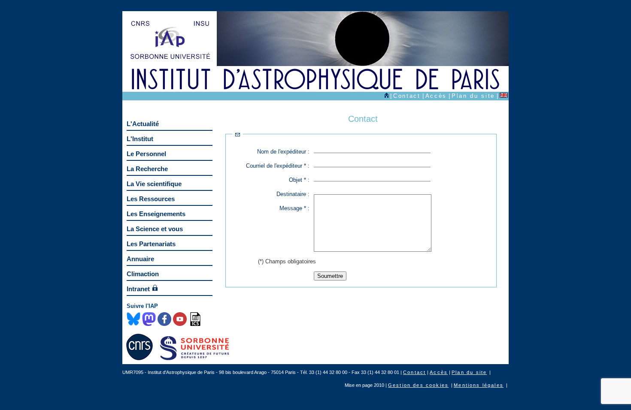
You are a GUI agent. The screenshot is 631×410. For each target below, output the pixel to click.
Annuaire (140, 258)
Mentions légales (479, 385)
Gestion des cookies (418, 385)
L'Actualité (143, 123)
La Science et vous (155, 228)
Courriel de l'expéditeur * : (277, 166)
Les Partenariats (151, 243)
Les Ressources (151, 198)
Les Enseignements (156, 213)
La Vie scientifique (154, 183)
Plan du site (473, 96)
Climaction (143, 273)
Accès (436, 96)
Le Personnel (146, 153)
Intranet (138, 288)
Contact (407, 96)
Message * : (294, 208)
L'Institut (140, 138)
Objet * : (299, 180)
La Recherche (147, 168)
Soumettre (330, 276)
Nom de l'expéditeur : (283, 151)
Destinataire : (292, 194)
